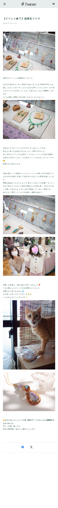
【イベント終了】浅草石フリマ (21, 18)
